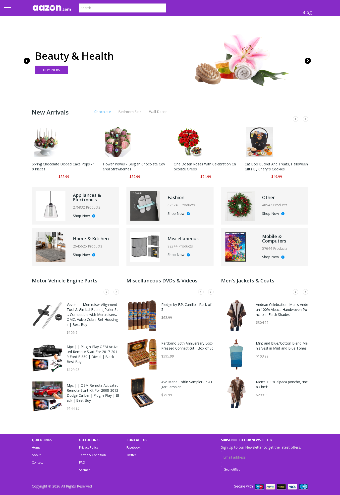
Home (36, 447)
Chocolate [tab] (102, 111)
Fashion (176, 197)
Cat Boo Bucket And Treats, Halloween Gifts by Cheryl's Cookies (276, 166)
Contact (37, 462)
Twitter (131, 455)
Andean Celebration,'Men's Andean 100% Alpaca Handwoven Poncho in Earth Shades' (282, 309)
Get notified (232, 469)
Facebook (133, 447)
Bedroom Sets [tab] (130, 111)
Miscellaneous (183, 239)
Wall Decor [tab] (158, 111)
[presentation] (27, 61)
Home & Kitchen (91, 239)
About (36, 455)
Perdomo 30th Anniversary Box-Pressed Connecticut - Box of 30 (187, 346)
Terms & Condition (92, 455)
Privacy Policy (88, 447)
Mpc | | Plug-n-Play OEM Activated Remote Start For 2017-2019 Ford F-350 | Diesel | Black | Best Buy (92, 354)
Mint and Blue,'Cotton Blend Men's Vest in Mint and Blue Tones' (282, 346)
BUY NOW (51, 69)
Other (268, 197)
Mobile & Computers (274, 238)
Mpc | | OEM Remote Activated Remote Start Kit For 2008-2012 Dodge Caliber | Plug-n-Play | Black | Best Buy (93, 393)
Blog (307, 12)
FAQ (82, 462)
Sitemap (85, 470)
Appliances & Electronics (87, 197)
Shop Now (82, 216)
